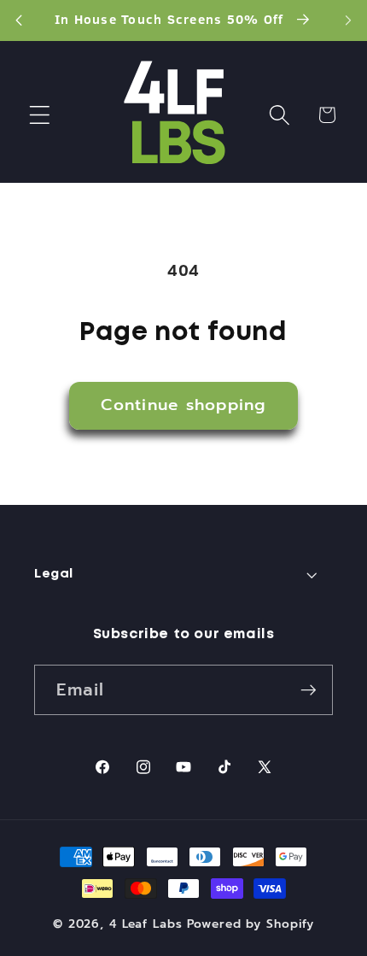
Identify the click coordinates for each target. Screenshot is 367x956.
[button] (39, 114)
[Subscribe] (308, 689)
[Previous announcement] (19, 20)
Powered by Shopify (250, 924)
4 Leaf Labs (146, 924)
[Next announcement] (348, 20)
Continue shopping (183, 405)
